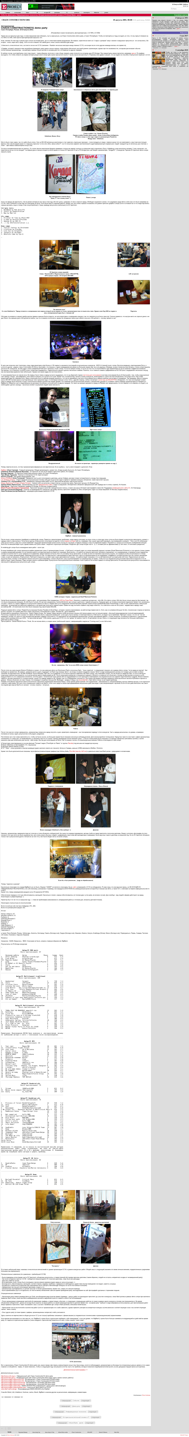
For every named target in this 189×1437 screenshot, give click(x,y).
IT (37, 12)
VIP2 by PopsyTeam (66, 600)
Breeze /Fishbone (6, 478)
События (4, 15)
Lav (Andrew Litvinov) (8, 480)
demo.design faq (36, 1432)
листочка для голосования (92, 375)
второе (73, 541)
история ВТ (47, 12)
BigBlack (4, 470)
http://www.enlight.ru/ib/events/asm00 (13, 1384)
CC (67, 12)
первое (67, 541)
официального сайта (45, 484)
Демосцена (12, 15)
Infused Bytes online (63, 1432)
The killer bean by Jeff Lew (78, 751)
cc (2, 1397)
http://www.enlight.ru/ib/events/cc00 (12, 1381)
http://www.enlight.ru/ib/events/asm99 (13, 1382)
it (12, 1397)
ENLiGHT (89, 1432)
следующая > (85, 1400)
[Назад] (2, 1428)
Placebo (70, 743)
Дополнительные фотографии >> (76, 1370)
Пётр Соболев (146, 1395)
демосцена (57, 12)
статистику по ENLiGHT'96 (107, 380)
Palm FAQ (116, 1432)
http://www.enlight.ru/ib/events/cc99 (12, 1379)
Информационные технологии (27, 15)
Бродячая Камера (23, 1432)
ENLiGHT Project (184, 1435)
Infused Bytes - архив (73, 15)
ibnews (156, 30)
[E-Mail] (9, 1428)
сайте (74, 887)
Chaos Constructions (76, 1432)
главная (8, 12)
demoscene (8, 1397)
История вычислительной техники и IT (52, 15)
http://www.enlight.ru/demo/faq (10, 1386)
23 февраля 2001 (171, 18)
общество (96, 12)
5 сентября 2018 (171, 50)
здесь (133, 53)
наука (27, 12)
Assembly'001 (83, 680)
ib (21, 1397)
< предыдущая (66, 1400)
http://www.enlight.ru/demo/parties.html (13, 1387)
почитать (76, 12)
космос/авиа (17, 12)
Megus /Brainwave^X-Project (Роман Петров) (16, 483)
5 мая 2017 (171, 36)
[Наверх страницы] (5, 1428)
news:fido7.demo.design (9, 1389)
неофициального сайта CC (121, 488)
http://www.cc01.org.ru (8, 1376)
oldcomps (17, 1397)
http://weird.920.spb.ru (8, 1378)
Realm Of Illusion (103, 1432)
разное (106, 12)
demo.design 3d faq (49, 1432)
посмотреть (87, 12)
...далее (178, 28)
